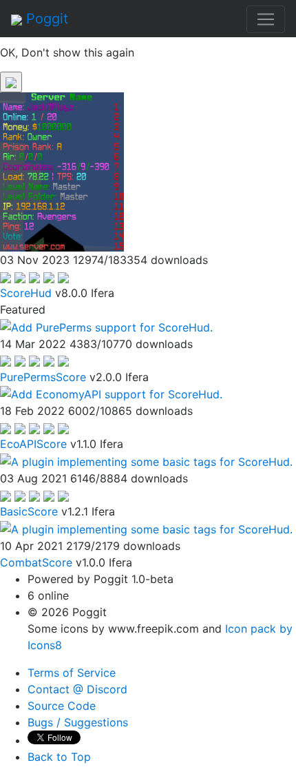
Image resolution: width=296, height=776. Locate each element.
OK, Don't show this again (67, 52)
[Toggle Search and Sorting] (11, 82)
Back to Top (59, 757)
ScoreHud (26, 293)
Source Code (62, 706)
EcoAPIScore (33, 444)
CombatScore (36, 562)
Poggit (45, 18)
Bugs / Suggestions (78, 722)
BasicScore (29, 511)
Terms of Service (72, 673)
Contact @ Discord (77, 689)
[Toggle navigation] (265, 19)
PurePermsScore (43, 377)
